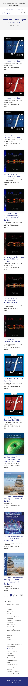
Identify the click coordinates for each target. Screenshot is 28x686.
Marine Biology (11, 646)
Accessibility (8, 678)
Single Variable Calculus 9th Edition (13, 136)
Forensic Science (11, 633)
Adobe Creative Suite (13, 604)
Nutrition (9, 653)
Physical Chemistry (12, 660)
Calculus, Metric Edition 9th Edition (12, 341)
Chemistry (10, 618)
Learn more (16, 5)
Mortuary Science (12, 651)
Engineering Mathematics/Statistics (13, 629)
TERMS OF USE (10, 680)
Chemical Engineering (13, 616)
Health (9, 637)
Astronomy (10, 611)
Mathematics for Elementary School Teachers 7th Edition (13, 459)
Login (6, 9)
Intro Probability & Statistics (14, 644)
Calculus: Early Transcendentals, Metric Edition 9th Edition (12, 216)
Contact (11, 9)
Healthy (9, 639)
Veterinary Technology (13, 673)
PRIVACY (15, 680)
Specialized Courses (12, 664)
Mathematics (10, 648)
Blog (22, 9)
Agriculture (10, 609)
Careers (3, 678)
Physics (9, 662)
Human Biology (11, 642)
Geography (10, 635)
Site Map (24, 678)
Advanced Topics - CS (13, 607)
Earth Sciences (11, 624)
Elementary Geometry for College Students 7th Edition (13, 538)
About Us (19, 678)
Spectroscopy (11, 667)
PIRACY (19, 680)
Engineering (10, 626)
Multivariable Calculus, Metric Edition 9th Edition (14, 259)
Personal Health (11, 658)
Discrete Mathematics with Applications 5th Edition (13, 499)
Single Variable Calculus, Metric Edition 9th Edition (12, 300)
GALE (19, 9)
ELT (15, 9)
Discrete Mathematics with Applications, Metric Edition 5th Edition (13, 581)
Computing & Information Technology (14, 621)
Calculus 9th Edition (13, 61)
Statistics (9, 669)
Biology (9, 613)
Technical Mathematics (13, 671)
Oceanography (11, 655)
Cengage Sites (14, 678)
